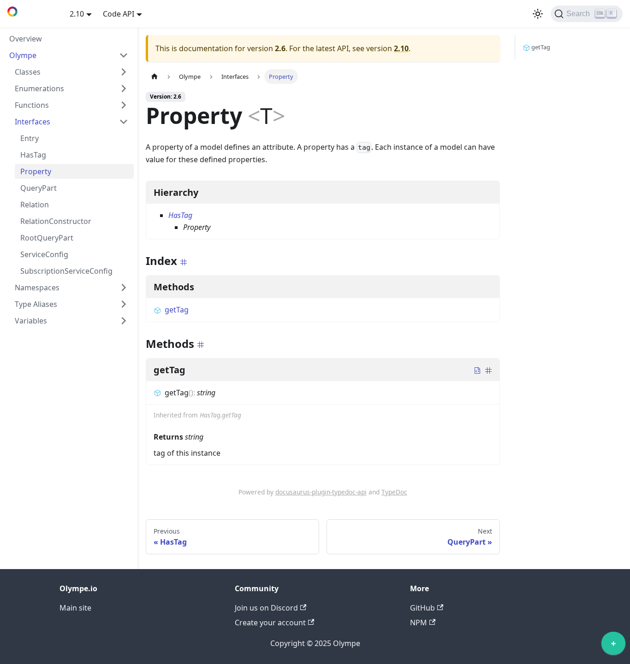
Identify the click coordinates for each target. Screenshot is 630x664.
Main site (75, 608)
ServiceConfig (44, 254)
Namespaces (37, 287)
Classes (28, 72)
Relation (34, 205)
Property (35, 171)
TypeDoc (394, 492)
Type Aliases (36, 304)
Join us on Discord (266, 608)
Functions (32, 105)
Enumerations (39, 88)
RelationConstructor (55, 221)
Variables (31, 321)
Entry (29, 138)
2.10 (401, 48)
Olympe (22, 55)
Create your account (270, 622)
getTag (177, 310)
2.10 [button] (77, 14)
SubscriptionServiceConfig (66, 271)
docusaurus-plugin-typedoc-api (321, 492)
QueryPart (38, 188)
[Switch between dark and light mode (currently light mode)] (537, 13)
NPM (418, 622)
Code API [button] (118, 14)
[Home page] (154, 76)
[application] (613, 645)
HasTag (33, 155)
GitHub (422, 608)
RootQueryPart (46, 238)
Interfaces (32, 122)
